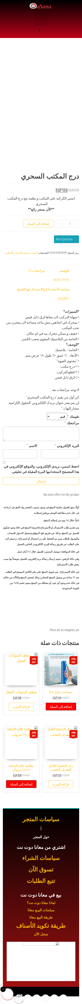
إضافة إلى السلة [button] (61, 706)
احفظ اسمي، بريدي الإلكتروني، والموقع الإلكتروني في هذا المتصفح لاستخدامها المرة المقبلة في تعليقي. (41, 469)
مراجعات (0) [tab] (36, 270)
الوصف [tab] (64, 270)
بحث (45, 30)
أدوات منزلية (30, 252)
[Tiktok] (28, 998)
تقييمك (73, 416)
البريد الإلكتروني (67, 445)
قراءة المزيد (21, 706)
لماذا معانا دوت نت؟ (41, 903)
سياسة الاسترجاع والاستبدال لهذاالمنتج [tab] (43, 289)
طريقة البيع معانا (41, 917)
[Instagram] (37, 998)
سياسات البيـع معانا (41, 910)
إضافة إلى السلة (38, 223)
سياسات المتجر (41, 819)
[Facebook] (63, 998)
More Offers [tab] (61, 279)
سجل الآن (41, 934)
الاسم (32, 445)
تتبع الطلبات (41, 881)
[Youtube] (46, 998)
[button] (41, 19)
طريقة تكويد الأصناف (41, 925)
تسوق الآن (41, 869)
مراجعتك (71, 423)
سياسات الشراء (40, 858)
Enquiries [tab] (64, 298)
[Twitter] (54, 998)
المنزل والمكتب (13, 252)
